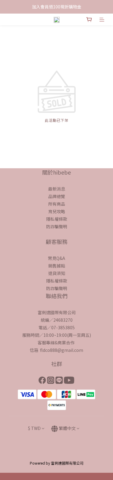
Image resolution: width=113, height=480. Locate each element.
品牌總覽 (56, 196)
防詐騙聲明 (56, 226)
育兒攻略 (56, 211)
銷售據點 (56, 266)
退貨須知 (56, 273)
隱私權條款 (56, 219)
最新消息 (56, 189)
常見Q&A (56, 258)
